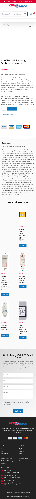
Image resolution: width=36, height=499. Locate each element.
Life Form (18, 104)
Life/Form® (23, 96)
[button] (18, 20)
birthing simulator (7, 104)
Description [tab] (5, 138)
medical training (28, 104)
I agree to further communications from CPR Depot (17, 403)
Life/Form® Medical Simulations (12, 98)
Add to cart (12, 109)
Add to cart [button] (22, 245)
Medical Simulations (19, 100)
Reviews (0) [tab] (25, 138)
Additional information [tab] (15, 138)
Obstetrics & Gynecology (20, 102)
